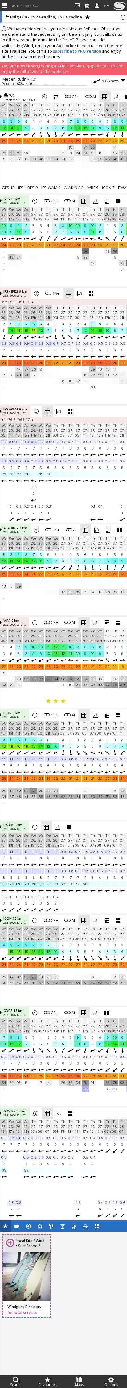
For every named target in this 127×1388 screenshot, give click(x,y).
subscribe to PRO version (77, 51)
